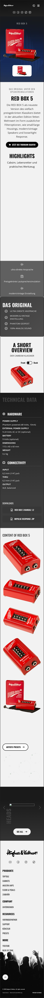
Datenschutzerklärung (16, 992)
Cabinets (6, 880)
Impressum (5, 992)
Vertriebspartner (9, 919)
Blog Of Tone (7, 950)
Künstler (6, 928)
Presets (5, 933)
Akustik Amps (8, 885)
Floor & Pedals (8, 889)
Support (6, 924)
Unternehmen (8, 907)
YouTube (5, 945)
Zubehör (6, 894)
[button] (38, 6)
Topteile (5, 876)
